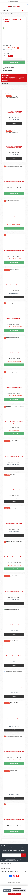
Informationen (5, 868)
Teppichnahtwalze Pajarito (14, 489)
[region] (14, 35)
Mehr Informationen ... (17, 888)
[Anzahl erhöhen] (23, 59)
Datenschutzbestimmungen (10, 859)
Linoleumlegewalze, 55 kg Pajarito (14, 523)
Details (14, 123)
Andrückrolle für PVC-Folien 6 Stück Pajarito (14, 422)
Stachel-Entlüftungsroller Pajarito (14, 216)
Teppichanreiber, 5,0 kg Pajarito (14, 655)
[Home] (2, 13)
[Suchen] (19, 10)
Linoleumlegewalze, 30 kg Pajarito (14, 284)
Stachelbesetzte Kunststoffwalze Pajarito (14, 181)
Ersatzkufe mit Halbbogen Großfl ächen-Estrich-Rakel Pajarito (14, 112)
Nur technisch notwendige (19, 890)
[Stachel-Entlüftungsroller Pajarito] (14, 35)
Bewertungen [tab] (5, 83)
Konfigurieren (7, 890)
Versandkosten (20, 879)
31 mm (10, 55)
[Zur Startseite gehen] (14, 6)
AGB (3, 860)
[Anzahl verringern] (4, 59)
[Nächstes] (24, 109)
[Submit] (23, 855)
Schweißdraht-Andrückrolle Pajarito (14, 456)
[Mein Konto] (22, 10)
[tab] (14, 78)
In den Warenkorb (14, 62)
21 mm (5, 55)
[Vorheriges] (4, 109)
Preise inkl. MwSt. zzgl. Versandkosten (9, 51)
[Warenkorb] (25, 10)
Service (3, 866)
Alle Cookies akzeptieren (14, 893)
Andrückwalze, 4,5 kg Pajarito (14, 785)
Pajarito (4, 23)
